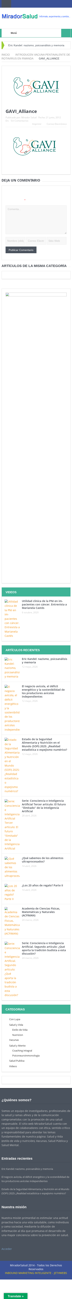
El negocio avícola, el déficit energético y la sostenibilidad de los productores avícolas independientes (43, 691)
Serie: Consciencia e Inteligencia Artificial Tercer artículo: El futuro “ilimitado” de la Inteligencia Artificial (44, 806)
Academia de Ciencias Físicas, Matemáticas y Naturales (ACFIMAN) (41, 912)
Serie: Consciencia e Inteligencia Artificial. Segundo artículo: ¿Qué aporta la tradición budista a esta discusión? (44, 948)
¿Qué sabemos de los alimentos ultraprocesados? (42, 859)
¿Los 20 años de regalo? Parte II (42, 885)
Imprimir (36, 124)
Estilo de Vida (19, 1029)
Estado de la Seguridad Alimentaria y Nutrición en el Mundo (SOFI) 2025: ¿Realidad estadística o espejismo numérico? (44, 744)
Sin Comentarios (19, 120)
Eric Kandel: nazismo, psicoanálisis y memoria (36, 45)
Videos (13, 1066)
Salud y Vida (16, 1024)
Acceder (7, 1249)
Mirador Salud (28, 117)
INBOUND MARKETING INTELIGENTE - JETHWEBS (36, 1273)
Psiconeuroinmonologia (26, 1055)
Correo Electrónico (57, 124)
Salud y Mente (17, 1045)
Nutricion (17, 1035)
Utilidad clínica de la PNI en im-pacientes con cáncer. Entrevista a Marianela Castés (44, 604)
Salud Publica (16, 1060)
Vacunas (14, 1040)
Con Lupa (14, 1019)
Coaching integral (22, 1050)
